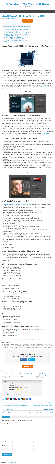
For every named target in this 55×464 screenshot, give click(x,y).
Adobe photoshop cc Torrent (8, 405)
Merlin (14, 462)
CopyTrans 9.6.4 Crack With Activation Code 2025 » (41, 413)
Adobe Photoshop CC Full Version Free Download (25, 402)
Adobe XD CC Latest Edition (33, 339)
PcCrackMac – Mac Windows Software (28, 4)
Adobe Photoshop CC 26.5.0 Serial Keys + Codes (15, 34)
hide (18, 24)
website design (43, 86)
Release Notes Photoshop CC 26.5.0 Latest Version (16, 32)
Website (4, 449)
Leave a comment (49, 409)
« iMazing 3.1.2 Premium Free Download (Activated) (14, 413)
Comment (5, 423)
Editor (5, 409)
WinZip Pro (16, 331)
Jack (15, 18)
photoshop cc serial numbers (35, 405)
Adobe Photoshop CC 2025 (7, 402)
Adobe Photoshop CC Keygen (43, 402)
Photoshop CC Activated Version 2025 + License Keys (17, 28)
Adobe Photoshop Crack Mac (21, 405)
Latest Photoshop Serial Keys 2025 (12, 37)
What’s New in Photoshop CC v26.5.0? (13, 31)
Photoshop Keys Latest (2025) (11, 35)
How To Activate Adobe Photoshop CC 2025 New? (16, 40)
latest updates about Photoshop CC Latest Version (17, 204)
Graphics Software (11, 409)
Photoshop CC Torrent (47, 405)
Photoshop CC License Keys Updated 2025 (14, 38)
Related (6, 41)
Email (4, 446)
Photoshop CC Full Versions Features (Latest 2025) (16, 29)
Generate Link (27, 21)
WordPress (9, 462)
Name (4, 442)
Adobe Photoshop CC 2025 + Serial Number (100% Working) (16, 26)
